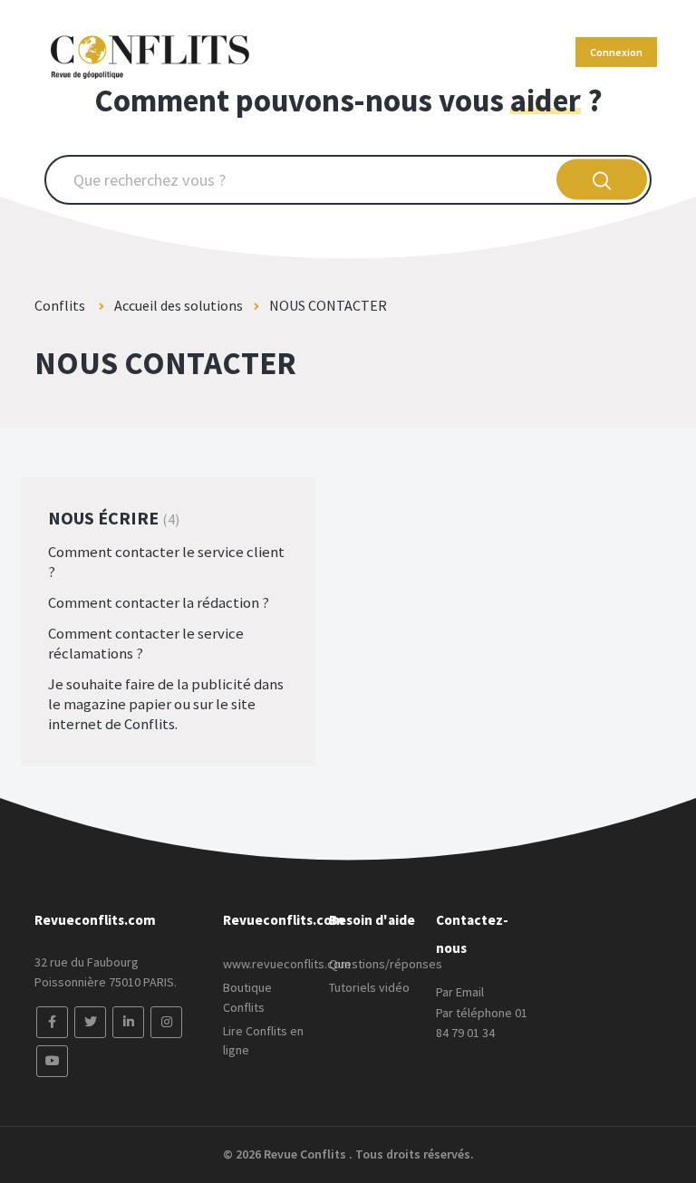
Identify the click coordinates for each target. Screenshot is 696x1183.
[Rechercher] (602, 179)
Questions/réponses (385, 964)
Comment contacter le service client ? (166, 562)
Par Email (460, 992)
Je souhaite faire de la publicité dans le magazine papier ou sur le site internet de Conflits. (166, 704)
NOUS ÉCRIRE (111, 517)
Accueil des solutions (178, 305)
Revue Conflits (306, 1154)
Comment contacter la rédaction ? (158, 602)
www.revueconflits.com (287, 964)
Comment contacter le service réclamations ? (146, 643)
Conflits (61, 305)
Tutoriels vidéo (369, 987)
